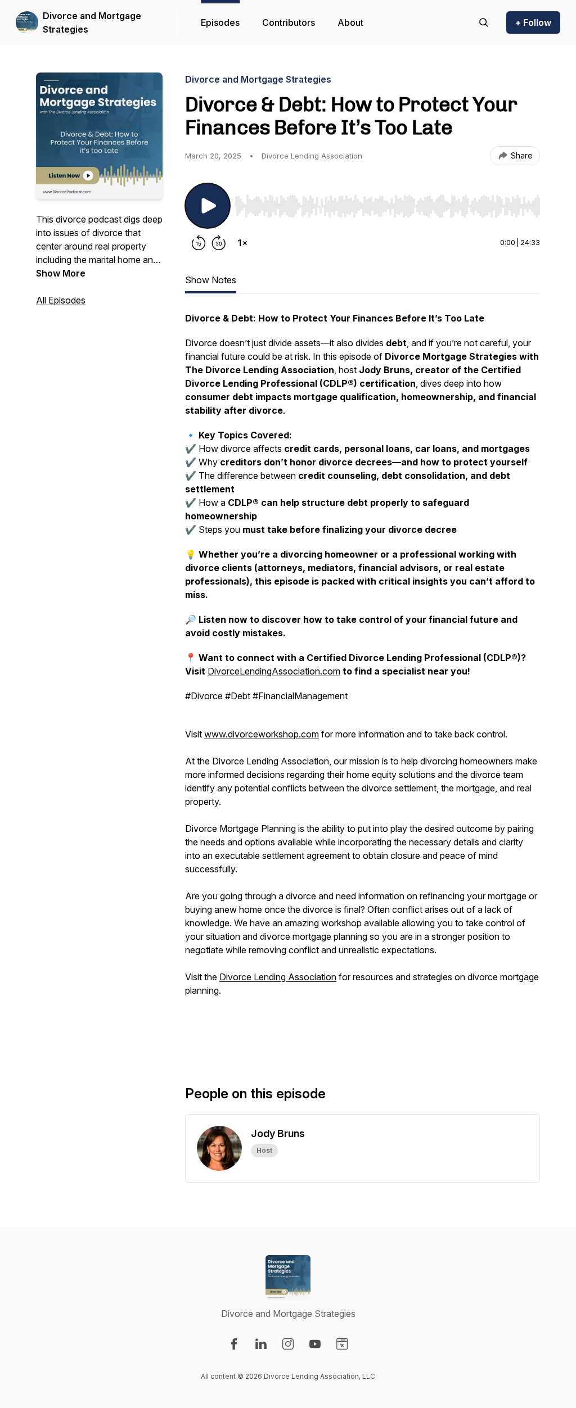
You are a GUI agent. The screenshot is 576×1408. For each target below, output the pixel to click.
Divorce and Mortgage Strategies (92, 22)
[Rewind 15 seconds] (198, 243)
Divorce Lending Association (277, 977)
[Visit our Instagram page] (288, 1344)
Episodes (220, 22)
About (350, 22)
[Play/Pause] (207, 205)
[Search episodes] (483, 22)
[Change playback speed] (242, 243)
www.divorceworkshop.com (261, 734)
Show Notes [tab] (210, 280)
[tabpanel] (362, 680)
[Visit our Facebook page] (234, 1344)
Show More (61, 273)
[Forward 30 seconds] (219, 243)
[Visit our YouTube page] (315, 1344)
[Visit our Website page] (342, 1344)
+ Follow (533, 22)
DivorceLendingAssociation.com (274, 671)
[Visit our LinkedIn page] (261, 1344)
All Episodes (61, 300)
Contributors (288, 22)
